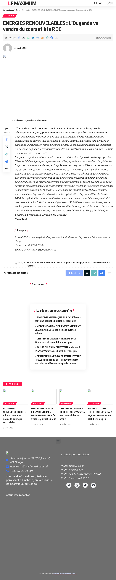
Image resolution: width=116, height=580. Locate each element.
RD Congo (77, 262)
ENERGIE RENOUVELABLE (49, 262)
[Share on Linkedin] (33, 37)
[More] (56, 37)
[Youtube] (93, 485)
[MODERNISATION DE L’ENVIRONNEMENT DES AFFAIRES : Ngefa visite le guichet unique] (43, 396)
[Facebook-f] (68, 485)
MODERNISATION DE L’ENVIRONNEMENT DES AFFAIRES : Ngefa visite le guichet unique (58, 330)
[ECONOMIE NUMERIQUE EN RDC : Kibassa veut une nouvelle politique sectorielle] (15, 396)
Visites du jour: (69, 465)
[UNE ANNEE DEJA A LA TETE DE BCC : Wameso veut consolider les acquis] (72, 396)
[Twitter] (85, 485)
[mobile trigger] (5, 3)
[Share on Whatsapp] (28, 37)
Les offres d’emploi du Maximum (23, 507)
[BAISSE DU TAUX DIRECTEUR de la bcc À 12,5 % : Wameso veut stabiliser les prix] (100, 396)
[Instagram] (77, 485)
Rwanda (31, 265)
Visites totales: (69, 478)
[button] (58, 441)
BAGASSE (31, 262)
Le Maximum (22, 3)
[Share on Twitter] (23, 37)
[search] (95, 3)
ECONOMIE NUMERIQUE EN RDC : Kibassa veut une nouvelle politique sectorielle (14, 415)
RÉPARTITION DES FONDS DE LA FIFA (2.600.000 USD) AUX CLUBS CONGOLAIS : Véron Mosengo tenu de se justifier (30, 553)
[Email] (42, 37)
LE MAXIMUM (20, 48)
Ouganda (67, 262)
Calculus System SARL (65, 573)
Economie (9, 16)
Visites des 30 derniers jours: (76, 473)
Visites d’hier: (68, 469)
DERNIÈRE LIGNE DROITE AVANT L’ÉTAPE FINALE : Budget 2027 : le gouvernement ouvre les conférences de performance (58, 360)
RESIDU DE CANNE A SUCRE (96, 262)
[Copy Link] (47, 37)
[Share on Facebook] (19, 37)
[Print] (51, 37)
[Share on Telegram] (37, 37)
